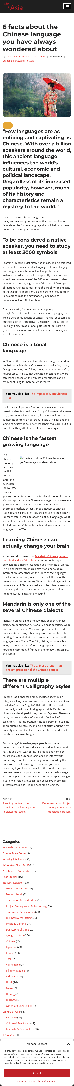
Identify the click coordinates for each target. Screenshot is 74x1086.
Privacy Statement (46, 1080)
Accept (37, 1073)
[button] (68, 1043)
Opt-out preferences (26, 1080)
